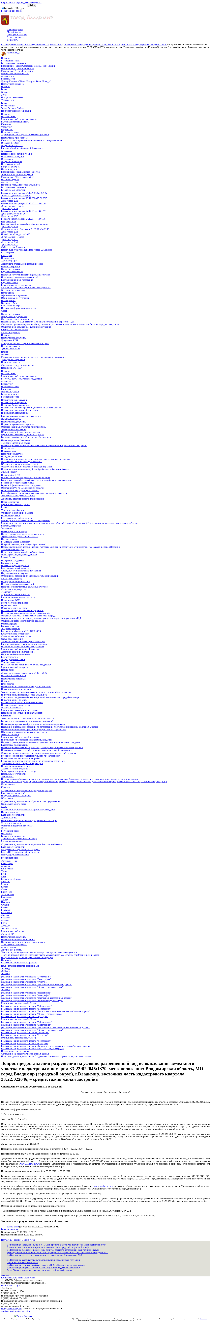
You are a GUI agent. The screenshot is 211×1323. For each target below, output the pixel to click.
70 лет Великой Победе (12, 108)
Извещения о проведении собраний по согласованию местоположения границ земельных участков (49, 727)
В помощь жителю (10, 626)
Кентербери (7, 863)
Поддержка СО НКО (11, 368)
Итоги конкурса (9, 169)
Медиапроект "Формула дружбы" (17, 177)
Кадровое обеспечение (12, 271)
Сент (3, 876)
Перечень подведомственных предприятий (22, 610)
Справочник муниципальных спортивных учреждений (28, 809)
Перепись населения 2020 (13, 675)
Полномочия (7, 258)
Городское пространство (13, 836)
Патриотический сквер (12, 84)
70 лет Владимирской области (16, 195)
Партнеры (6, 960)
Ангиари (5, 866)
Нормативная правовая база (14, 138)
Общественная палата (12, 145)
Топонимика (7, 776)
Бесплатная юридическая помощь (17, 482)
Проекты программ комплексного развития (22, 646)
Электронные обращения (13, 429)
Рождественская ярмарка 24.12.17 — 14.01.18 (23, 219)
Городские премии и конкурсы (16, 795)
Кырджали (6, 897)
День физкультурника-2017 (14, 213)
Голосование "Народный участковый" (20, 490)
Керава (4, 886)
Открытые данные (10, 391)
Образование (7, 798)
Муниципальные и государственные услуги (22, 434)
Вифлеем (5, 917)
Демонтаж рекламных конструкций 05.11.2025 (24, 673)
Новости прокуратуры (12, 454)
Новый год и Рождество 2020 (15, 234)
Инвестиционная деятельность (16, 689)
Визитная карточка (10, 266)
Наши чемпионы (9, 812)
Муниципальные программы (15, 504)
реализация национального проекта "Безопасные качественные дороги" (36, 984)
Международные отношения (15, 854)
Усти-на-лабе (7, 894)
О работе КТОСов (10, 143)
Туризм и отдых (9, 817)
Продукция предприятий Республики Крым (22, 552)
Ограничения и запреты (13, 290)
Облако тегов (28, 1240)
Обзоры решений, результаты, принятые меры (23, 427)
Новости (5, 58)
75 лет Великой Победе (12, 237)
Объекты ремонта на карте (14, 608)
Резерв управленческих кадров (16, 285)
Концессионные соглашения (15, 633)
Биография (6, 255)
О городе (5, 92)
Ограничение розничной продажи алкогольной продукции (30, 576)
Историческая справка (12, 97)
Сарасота (5, 881)
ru (39, 1164)
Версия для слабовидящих (28, 2)
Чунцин (5, 905)
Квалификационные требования (17, 280)
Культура (5, 787)
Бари (3, 874)
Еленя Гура (6, 892)
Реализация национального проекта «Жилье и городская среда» (32, 1048)
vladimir (29, 1164)
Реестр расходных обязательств (16, 518)
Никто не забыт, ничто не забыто (17, 68)
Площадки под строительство (15, 581)
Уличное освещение (11, 662)
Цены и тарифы (9, 623)
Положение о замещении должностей (19, 277)
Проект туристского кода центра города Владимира (26, 250)
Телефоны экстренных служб (15, 443)
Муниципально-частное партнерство (19, 710)
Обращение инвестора (12, 707)
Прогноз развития (10, 502)
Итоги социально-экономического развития (22, 534)
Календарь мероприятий (13, 793)
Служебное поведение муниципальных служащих (26, 287)
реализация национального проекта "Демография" (26, 979)
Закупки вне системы (11, 950)
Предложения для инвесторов (15, 705)
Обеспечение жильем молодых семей (19, 464)
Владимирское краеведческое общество (20, 172)
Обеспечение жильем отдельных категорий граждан (27, 466)
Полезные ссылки (10, 132)
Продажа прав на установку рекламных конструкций (27, 957)
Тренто (4, 871)
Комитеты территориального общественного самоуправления (31, 140)
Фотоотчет (6, 127)
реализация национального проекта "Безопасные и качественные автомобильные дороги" (45, 1027)
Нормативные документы (13, 338)
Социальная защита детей (13, 804)
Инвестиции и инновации (14, 531)
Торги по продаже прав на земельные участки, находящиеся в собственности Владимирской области (50, 955)
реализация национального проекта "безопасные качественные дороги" (36, 998)
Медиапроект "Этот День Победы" (18, 71)
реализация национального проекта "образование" (26, 992)
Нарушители (7, 670)
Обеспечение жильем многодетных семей (21, 461)
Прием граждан (9, 451)
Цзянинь (5, 902)
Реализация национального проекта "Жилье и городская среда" (32, 1014)
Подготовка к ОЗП (10, 600)
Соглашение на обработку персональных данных (25, 1054)
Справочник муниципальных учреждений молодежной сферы (31, 844)
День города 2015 (9, 201)
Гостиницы (6, 833)
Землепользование (10, 734)
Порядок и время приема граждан (17, 424)
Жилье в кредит (9, 472)
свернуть (5, 1275)
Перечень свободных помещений (17, 584)
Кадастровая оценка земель (14, 745)
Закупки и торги (9, 928)
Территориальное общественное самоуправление (25, 134)
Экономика (6, 528)
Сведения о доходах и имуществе (17, 319)
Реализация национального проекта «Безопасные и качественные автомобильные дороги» (45, 1046)
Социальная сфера (10, 784)
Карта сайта (17, 1277)
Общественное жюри (11, 161)
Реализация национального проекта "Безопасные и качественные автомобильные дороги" (45, 1011)
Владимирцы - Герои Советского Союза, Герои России (28, 66)
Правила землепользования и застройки (20, 758)
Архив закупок (8, 947)
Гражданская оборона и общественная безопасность (26, 437)
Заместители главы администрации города (22, 264)
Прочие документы (10, 346)
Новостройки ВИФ (10, 475)
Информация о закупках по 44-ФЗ (18, 939)
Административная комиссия (15, 594)
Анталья (5, 920)
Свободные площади (11, 578)
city (35, 1164)
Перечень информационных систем (18, 308)
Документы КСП (9, 340)
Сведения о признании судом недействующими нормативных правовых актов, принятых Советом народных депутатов (60, 324)
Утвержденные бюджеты (13, 510)
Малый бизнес (14, 32)
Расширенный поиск (11, 11)
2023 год (5, 973)
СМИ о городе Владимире (14, 247)
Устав (4, 95)
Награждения (7, 293)
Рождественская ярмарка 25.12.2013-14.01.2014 (24, 193)
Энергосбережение (10, 628)
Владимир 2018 (8, 221)
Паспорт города (9, 539)
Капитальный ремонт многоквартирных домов (24, 644)
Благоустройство (9, 657)
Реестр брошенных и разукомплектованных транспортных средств (34, 493)
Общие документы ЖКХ (13, 659)
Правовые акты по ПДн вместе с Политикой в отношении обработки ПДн (37, 321)
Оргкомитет (7, 159)
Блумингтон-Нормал (11, 879)
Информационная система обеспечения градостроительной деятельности (37, 750)
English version (8, 2)
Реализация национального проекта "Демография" (26, 1009)
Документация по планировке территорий (22, 763)
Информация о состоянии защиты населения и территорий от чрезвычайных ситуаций (44, 445)
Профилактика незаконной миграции (19, 410)
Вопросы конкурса (10, 166)
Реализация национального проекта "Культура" (24, 1016)
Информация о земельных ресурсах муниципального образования (33, 729)
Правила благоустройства (13, 774)
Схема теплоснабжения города (16, 636)
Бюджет (5, 507)
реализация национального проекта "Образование (26, 976)
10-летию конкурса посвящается (17, 174)
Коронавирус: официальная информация (21, 416)
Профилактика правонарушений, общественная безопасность (31, 407)
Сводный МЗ (7, 934)
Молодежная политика (12, 841)
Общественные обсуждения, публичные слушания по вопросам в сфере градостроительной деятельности (115, 44)
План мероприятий (10, 164)
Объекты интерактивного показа (17, 825)
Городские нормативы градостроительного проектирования (30, 756)
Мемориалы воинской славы (15, 73)
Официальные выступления (15, 298)
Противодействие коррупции (15, 405)
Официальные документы (14, 295)
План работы (7, 684)
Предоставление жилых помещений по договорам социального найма (35, 459)
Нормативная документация (15, 1051)
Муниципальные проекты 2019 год (18, 1037)
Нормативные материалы (13, 678)
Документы (12, 40)
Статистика (29, 1277)
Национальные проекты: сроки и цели (20, 966)
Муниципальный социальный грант (19, 119)
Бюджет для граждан (11, 525)
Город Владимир (15, 29)
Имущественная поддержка (14, 573)
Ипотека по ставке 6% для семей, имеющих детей (25, 477)
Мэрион (5, 884)
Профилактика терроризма (14, 402)
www (22, 1164)
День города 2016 (9, 208)
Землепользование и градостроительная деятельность (36, 44)
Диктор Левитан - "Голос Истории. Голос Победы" (26, 81)
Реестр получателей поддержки (16, 568)
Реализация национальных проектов (19, 962)
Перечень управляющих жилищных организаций (25, 613)
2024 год (5, 971)
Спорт (4, 806)
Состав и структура (10, 269)
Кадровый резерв (9, 282)
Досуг (4, 828)
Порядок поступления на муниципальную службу (25, 274)
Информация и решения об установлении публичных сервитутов (33, 724)
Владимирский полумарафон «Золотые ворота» (24, 224)
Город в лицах (8, 105)
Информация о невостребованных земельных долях (26, 740)
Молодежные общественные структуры (20, 849)
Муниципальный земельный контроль (20, 737)
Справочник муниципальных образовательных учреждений (30, 801)
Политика (203, 1319)
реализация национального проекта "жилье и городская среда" (32, 1000)
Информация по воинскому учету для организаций (26, 686)
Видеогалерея (8, 79)
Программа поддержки (12, 560)
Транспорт (6, 592)
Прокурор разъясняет (11, 456)
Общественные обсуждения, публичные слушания (26, 327)
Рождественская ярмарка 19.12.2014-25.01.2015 (24, 198)
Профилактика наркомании (14, 400)
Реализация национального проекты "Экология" (25, 1032)
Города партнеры (9, 858)
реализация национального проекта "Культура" (24, 982)
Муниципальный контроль (14, 667)
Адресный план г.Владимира (15, 768)
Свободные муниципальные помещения (21, 570)
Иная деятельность (10, 362)
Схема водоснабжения (12, 639)
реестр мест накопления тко (14, 603)
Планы (4, 352)
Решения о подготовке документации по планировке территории (33, 761)
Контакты (6, 124)
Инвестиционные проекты (14, 700)
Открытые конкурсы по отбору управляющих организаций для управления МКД (41, 618)
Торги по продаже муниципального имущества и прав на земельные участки (39, 952)
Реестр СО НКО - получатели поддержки (21, 378)
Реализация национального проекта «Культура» (24, 1043)
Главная (5, 44)
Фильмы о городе (9, 182)
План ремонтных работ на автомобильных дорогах (26, 664)
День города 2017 (9, 216)
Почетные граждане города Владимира (20, 185)
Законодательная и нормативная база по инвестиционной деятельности (36, 692)
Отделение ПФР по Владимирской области (22, 488)
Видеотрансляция (10, 394)
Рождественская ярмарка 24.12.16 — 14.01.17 (23, 211)
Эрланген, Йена (9, 861)
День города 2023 (9, 244)
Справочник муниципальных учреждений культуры (26, 790)
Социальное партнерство (13, 589)
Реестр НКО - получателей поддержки (20, 852)
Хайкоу (4, 899)
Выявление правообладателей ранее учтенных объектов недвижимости (36, 480)
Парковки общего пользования (16, 654)
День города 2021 (9, 239)
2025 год (5, 968)
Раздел (20, 8)
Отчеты (5, 354)
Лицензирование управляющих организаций (23, 641)
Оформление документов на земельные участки (24, 732)
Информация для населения (14, 413)
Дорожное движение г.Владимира (17, 652)
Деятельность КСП (10, 348)
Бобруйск (5, 910)
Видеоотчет (7, 129)
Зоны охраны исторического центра (18, 771)
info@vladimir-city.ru (11, 1308)
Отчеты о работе (9, 303)
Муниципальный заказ (12, 931)
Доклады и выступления (13, 359)
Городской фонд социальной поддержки (21, 485)
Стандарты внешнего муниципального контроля (25, 343)
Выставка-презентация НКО (15, 121)
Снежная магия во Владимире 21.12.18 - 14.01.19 (25, 229)
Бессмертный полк (10, 60)
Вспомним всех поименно (14, 63)
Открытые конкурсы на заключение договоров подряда (28, 615)
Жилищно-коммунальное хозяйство (18, 597)
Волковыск (6, 912)
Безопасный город (10, 397)
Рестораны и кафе (10, 831)
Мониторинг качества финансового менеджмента (25, 520)
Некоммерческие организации (16, 111)
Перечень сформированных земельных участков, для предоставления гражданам (40, 742)
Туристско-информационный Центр (19, 838)
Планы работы (8, 300)
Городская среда (9, 605)
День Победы (13, 52)
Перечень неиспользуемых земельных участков (24, 587)
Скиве (4, 889)
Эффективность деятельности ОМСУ (19, 536)
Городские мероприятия (13, 190)
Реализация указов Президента (16, 542)
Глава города (7, 252)
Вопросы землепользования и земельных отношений (27, 721)
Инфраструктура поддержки (15, 565)
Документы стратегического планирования (22, 499)
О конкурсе (6, 151)
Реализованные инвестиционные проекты (22, 702)
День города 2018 (9, 226)
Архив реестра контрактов (14, 944)
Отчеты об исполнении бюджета (17, 513)
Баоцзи (4, 907)
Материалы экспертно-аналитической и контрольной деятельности (34, 357)
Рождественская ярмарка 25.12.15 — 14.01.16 (23, 203)
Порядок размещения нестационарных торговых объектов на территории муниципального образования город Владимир (60, 547)
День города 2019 (9, 232)
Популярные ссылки (11, 1240)
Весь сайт (9, 8)
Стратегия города (15, 37)
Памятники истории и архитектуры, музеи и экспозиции (29, 820)
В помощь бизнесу (10, 563)
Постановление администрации (16, 154)
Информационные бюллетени (16, 440)
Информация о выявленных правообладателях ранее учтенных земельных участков (42, 747)
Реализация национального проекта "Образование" (26, 1006)
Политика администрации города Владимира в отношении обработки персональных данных (47, 1056)
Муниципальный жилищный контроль (20, 649)
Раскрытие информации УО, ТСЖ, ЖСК (21, 631)
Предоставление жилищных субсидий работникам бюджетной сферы (35, 469)
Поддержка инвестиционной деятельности (22, 713)
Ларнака (5, 915)
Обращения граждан (17, 34)
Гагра (4, 923)
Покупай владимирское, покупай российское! (23, 544)
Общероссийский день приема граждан (20, 432)
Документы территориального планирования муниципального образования (38, 753)
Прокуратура (7, 448)
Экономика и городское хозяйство (18, 495)
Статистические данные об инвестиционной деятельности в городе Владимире (40, 697)
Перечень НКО (8, 116)
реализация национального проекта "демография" (25, 995)
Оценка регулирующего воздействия (19, 554)
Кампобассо (7, 868)
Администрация (9, 260)
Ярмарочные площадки (12, 549)
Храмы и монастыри (11, 823)
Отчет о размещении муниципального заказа (23, 942)
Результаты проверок (11, 305)
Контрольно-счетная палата (14, 329)
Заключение (13, 1226)
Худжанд (5, 925)
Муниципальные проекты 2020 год (18, 1019)
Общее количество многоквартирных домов (22, 621)
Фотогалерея (7, 76)
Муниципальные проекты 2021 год (18, 1003)
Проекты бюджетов (10, 515)
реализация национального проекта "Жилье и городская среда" (32, 987)
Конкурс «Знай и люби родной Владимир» (22, 148)
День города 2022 (9, 242)
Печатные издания (10, 179)
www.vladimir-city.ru (104, 1186)
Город (4, 89)
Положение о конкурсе (12, 156)
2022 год (5, 989)
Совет (4, 311)
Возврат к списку (9, 1229)
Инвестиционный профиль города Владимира (24, 695)
